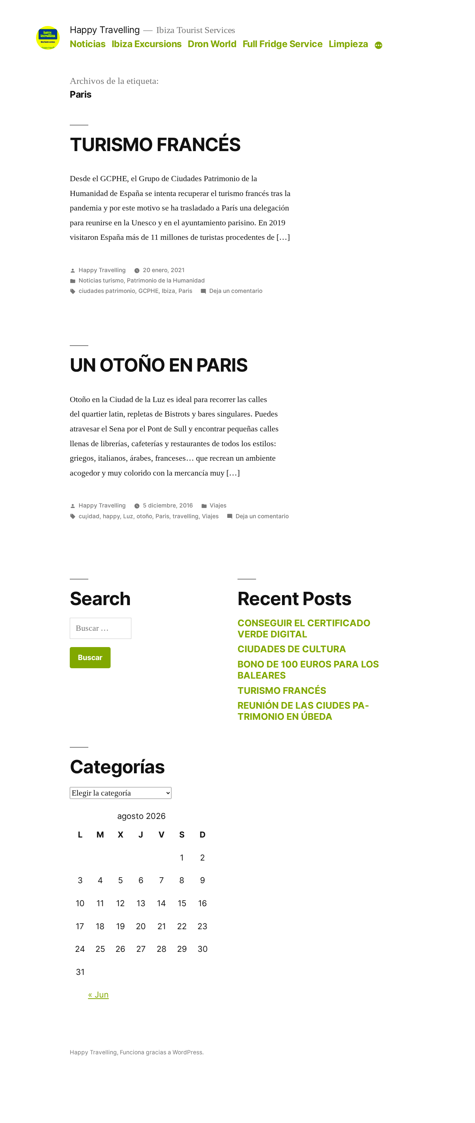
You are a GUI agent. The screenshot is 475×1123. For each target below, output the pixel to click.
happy (111, 516)
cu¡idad (89, 516)
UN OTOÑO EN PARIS (159, 365)
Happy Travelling (105, 29)
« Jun (98, 994)
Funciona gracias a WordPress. (162, 1052)
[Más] (378, 45)
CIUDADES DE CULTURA (292, 648)
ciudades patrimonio (107, 290)
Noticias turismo (101, 280)
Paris (185, 290)
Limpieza (348, 43)
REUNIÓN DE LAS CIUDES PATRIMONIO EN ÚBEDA (303, 711)
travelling (186, 516)
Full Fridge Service (283, 43)
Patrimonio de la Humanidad (166, 280)
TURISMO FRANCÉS (155, 144)
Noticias (87, 43)
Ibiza (168, 290)
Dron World (212, 43)
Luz (128, 516)
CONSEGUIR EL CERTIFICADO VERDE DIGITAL (304, 628)
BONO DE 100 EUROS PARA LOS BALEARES (308, 670)
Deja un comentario (235, 290)
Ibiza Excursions (147, 43)
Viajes (218, 505)
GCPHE (148, 290)
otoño (144, 516)
